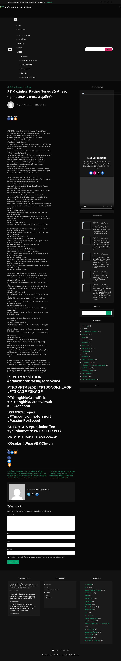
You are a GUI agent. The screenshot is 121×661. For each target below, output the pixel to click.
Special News (86, 348)
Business (13, 87)
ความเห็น (10, 515)
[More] (15, 118)
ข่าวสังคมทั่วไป (86, 362)
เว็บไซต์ (9, 549)
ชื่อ (8, 533)
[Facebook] (8, 118)
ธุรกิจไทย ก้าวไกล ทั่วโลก (18, 7)
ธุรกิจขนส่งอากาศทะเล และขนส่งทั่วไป (93, 365)
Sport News (27, 87)
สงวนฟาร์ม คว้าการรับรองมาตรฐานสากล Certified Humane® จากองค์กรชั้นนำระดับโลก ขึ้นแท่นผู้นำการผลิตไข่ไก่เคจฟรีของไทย (101, 229)
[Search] (108, 313)
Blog (47, 595)
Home (19, 25)
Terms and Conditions (52, 590)
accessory (85, 326)
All (8, 87)
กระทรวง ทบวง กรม (88, 359)
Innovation (19, 87)
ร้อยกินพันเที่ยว (86, 373)
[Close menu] (15, 19)
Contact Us (49, 598)
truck (83, 354)
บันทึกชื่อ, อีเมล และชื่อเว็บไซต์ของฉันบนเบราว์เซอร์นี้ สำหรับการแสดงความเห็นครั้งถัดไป (36, 557)
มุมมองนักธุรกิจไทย (87, 371)
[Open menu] (10, 49)
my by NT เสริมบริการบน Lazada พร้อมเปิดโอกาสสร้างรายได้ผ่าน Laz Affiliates (101, 278)
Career (48, 592)
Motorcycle (85, 342)
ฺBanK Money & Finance (89, 379)
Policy (47, 587)
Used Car (85, 357)
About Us (48, 584)
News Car (85, 345)
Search (109, 49)
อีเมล (9, 541)
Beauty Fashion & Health (89, 331)
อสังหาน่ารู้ (85, 376)
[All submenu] (20, 52)
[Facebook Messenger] (12, 118)
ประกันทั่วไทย (86, 368)
